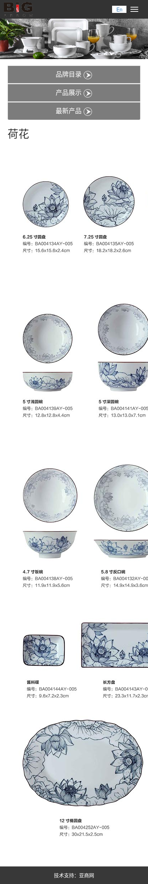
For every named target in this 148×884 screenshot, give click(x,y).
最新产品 (69, 110)
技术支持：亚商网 (74, 875)
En (119, 9)
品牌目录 (69, 73)
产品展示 (69, 92)
